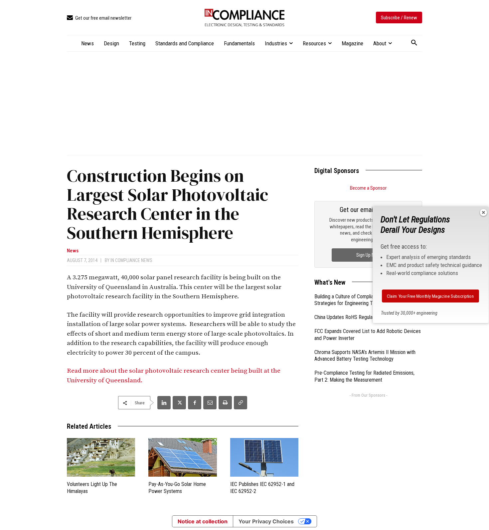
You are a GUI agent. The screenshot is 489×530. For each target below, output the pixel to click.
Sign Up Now (368, 255)
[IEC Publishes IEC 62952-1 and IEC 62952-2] (264, 457)
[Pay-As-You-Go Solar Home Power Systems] (182, 457)
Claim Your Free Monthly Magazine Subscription (430, 296)
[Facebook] (194, 402)
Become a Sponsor (368, 188)
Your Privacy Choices (266, 521)
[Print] (225, 402)
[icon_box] (99, 18)
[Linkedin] (164, 402)
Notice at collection (203, 521)
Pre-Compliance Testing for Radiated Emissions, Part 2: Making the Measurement (364, 376)
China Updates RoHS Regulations (348, 317)
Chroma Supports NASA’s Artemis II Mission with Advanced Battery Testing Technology (364, 355)
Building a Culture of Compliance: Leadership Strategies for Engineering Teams (360, 300)
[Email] (210, 402)
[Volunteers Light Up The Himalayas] (101, 457)
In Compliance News (131, 260)
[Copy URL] (240, 402)
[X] (179, 402)
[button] (414, 43)
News (73, 250)
